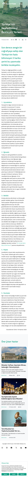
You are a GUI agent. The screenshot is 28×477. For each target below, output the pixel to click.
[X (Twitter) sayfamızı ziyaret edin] (16, 448)
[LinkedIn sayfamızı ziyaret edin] (21, 448)
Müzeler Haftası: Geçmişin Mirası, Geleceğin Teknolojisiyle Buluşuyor (13, 366)
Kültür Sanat (4, 375)
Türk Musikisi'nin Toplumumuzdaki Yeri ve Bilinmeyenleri (10, 430)
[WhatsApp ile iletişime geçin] (2, 448)
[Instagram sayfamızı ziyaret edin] (7, 448)
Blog (20, 3)
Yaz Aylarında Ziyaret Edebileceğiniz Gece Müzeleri (12, 398)
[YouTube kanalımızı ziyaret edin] (26, 448)
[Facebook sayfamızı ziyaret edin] (11, 448)
